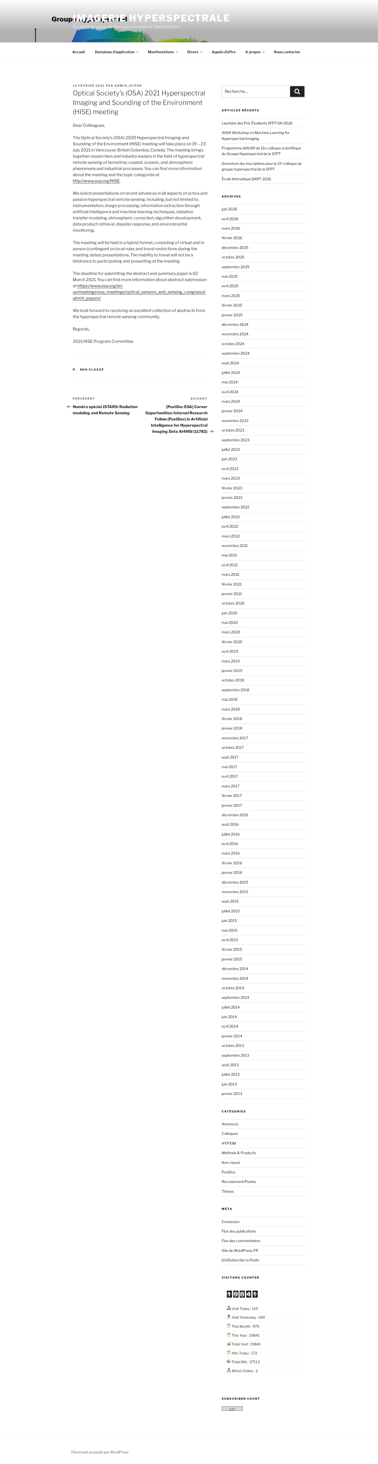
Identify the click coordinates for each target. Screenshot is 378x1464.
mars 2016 (231, 853)
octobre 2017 (233, 747)
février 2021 (232, 584)
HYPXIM (229, 1143)
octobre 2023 (233, 430)
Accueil (78, 52)
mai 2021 (229, 555)
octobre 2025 (233, 257)
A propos (252, 52)
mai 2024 (230, 382)
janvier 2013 (232, 1093)
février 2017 (232, 795)
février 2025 (232, 305)
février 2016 (232, 863)
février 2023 (232, 488)
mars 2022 (231, 536)
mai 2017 (229, 767)
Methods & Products (239, 1153)
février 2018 (232, 718)
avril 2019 (230, 651)
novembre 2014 (235, 978)
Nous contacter (287, 52)
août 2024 (230, 363)
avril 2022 (230, 526)
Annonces (230, 1124)
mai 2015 (229, 930)
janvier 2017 (232, 805)
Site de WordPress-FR (240, 1250)
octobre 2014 (233, 988)
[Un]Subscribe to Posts (240, 1260)
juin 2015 (229, 920)
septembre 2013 (235, 1055)
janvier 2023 (232, 497)
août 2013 (230, 1065)
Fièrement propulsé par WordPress (100, 1452)
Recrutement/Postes (239, 1181)
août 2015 (230, 901)
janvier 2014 (232, 1036)
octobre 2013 (233, 1045)
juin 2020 (229, 613)
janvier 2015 (232, 959)
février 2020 (232, 642)
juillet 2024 (231, 372)
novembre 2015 (235, 892)
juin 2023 (229, 459)
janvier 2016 (232, 872)
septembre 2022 (235, 507)
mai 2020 (230, 622)
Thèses (228, 1191)
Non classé (92, 369)
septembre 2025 (235, 267)
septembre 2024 (235, 353)
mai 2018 (229, 699)
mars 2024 (231, 401)
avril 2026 (230, 219)
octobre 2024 (233, 344)
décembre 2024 (235, 324)
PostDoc (229, 1172)
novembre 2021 (235, 545)
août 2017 (230, 757)
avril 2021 (230, 565)
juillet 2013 (231, 1074)
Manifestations (161, 52)
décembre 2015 (235, 882)
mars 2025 (231, 295)
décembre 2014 (235, 968)
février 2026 (232, 238)
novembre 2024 (235, 334)
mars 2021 (230, 574)
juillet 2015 (231, 911)
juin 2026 (229, 209)
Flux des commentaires (241, 1240)
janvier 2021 (232, 593)
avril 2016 (230, 843)
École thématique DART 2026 (246, 179)
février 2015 (232, 949)
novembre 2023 (235, 420)
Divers (192, 52)
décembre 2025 (235, 247)
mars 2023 (231, 478)
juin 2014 (229, 1016)
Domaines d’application (114, 52)
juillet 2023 (231, 449)
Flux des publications (239, 1231)
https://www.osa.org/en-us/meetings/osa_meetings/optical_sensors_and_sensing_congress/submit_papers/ (139, 292)
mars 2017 (230, 786)
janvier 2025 (232, 315)
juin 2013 (229, 1084)
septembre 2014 (235, 997)
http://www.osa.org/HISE (96, 180)
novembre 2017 (235, 738)
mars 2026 (231, 228)
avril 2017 (230, 776)
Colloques (230, 1133)
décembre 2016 (235, 815)
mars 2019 (231, 661)
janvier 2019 (232, 670)
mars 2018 (231, 709)
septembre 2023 (235, 440)
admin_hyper (128, 85)
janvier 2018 (232, 728)
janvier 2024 (232, 411)
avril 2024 (230, 392)
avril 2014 (230, 1026)
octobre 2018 (233, 680)
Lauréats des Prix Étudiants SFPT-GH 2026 (257, 123)
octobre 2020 (233, 603)
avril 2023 (230, 468)
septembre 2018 (235, 690)
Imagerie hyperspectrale (151, 18)
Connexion (230, 1221)
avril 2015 (230, 940)
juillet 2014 (231, 1007)
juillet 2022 (231, 517)
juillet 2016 (231, 834)
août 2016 (230, 824)
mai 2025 (230, 276)
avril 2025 (230, 286)
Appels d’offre (224, 52)
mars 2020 (231, 632)
